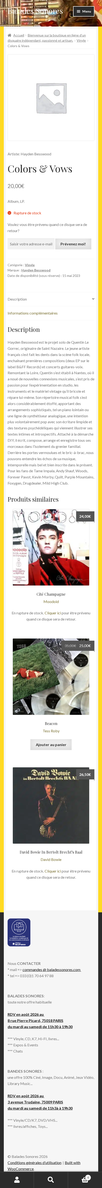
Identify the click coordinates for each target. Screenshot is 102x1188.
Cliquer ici (53, 613)
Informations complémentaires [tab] (33, 313)
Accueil (18, 35)
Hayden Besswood (36, 270)
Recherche (51, 1180)
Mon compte (17, 1180)
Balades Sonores (35, 10)
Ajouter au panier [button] (51, 744)
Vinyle (81, 40)
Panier (78, 1176)
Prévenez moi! (73, 244)
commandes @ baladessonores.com (52, 969)
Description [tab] (17, 299)
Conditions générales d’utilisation (34, 1162)
